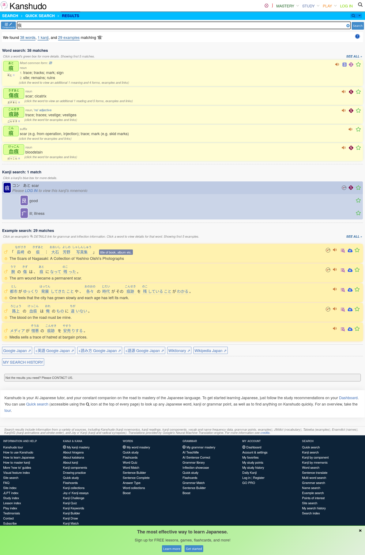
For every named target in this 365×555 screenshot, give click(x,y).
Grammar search (313, 482)
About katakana (73, 457)
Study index (11, 498)
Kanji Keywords (73, 508)
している (152, 291)
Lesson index (12, 503)
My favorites (250, 457)
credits (265, 432)
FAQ (6, 482)
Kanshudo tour (13, 447)
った (69, 271)
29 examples (69, 37)
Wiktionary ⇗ (179, 350)
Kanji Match (71, 523)
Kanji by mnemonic (315, 462)
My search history (314, 508)
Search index (311, 513)
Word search (310, 467)
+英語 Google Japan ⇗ (54, 350)
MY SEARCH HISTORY (23, 362)
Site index (9, 487)
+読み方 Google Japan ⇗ (99, 350)
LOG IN (346, 5)
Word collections (134, 487)
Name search (311, 487)
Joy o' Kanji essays (76, 493)
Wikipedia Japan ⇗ (211, 350)
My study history (253, 467)
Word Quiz (130, 462)
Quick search (37, 404)
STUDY (308, 5)
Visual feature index (16, 472)
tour (7, 410)
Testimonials (11, 513)
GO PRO (248, 482)
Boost (127, 493)
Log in (246, 477)
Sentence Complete (136, 477)
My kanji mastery (78, 447)
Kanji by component (315, 457)
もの (60, 311)
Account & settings (254, 452)
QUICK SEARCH (40, 15)
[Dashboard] (266, 5)
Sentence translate (314, 472)
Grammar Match (193, 482)
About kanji (70, 462)
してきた (52, 291)
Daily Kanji (249, 472)
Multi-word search (314, 477)
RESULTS (70, 15)
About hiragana (73, 452)
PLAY (327, 5)
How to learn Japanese (18, 457)
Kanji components (75, 467)
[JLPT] (272, 5)
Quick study (71, 477)
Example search (313, 493)
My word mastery (138, 447)
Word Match (131, 467)
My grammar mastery (200, 447)
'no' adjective (43, 110)
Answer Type (131, 482)
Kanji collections (73, 487)
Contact (8, 518)
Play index (10, 508)
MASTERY (285, 5)
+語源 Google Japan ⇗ (144, 350)
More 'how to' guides (17, 467)
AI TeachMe (190, 452)
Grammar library (193, 462)
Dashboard (348, 397)
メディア (17, 330)
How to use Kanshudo (18, 452)
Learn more (171, 549)
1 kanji (43, 37)
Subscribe (10, 523)
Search (358, 26)
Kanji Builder (71, 513)
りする (73, 330)
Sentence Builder (134, 472)
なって (55, 271)
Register (258, 477)
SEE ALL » (354, 56)
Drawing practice (74, 472)
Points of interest (313, 498)
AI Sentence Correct (196, 457)
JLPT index (10, 493)
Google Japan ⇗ (17, 350)
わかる (182, 291)
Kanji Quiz (70, 503)
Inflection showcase (195, 467)
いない (78, 311)
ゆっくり (30, 291)
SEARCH (10, 15)
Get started (194, 549)
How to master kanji (16, 462)
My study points (252, 462)
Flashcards (70, 482)
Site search (10, 477)
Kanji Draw (70, 518)
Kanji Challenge (73, 498)
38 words (27, 37)
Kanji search (310, 452)
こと (70, 291)
